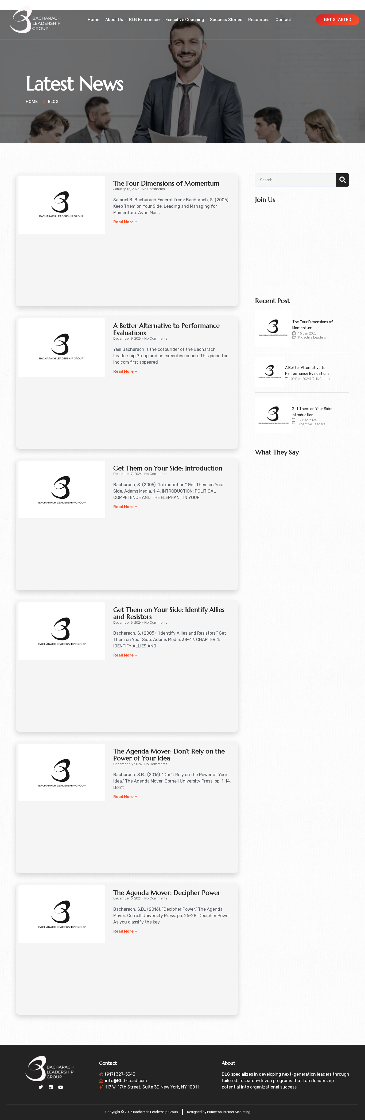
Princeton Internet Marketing (228, 1111)
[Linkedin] (50, 1087)
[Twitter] (41, 1087)
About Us (114, 19)
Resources (259, 19)
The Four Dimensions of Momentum (166, 183)
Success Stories (226, 19)
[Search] (342, 180)
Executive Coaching (184, 19)
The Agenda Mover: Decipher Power (166, 893)
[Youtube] (60, 1087)
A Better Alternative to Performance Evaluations (166, 329)
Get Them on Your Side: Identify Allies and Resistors (168, 613)
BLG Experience (144, 19)
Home (93, 19)
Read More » (125, 222)
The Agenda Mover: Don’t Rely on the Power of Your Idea (169, 754)
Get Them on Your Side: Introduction (167, 468)
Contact (283, 19)
